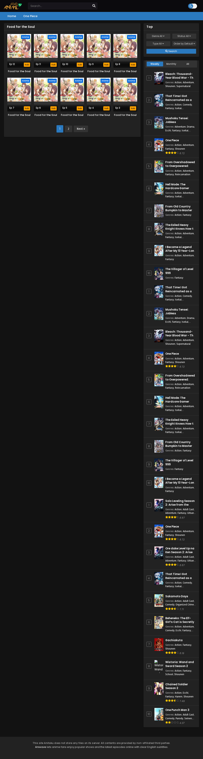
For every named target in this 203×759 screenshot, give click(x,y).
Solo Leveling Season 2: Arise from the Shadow (180, 504)
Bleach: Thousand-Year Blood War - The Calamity (180, 77)
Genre (157, 36)
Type (157, 43)
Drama (190, 126)
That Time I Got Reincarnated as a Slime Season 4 (178, 100)
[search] (94, 6)
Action (178, 82)
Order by (183, 43)
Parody (179, 718)
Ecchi (168, 130)
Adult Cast (188, 509)
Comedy (187, 104)
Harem (178, 696)
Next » (81, 129)
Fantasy (169, 108)
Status (183, 36)
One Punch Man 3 (177, 710)
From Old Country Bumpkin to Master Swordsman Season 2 (180, 210)
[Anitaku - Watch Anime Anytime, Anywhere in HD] (13, 8)
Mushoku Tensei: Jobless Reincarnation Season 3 (177, 124)
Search (172, 51)
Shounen (170, 86)
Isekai (178, 108)
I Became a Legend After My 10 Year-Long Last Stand (180, 251)
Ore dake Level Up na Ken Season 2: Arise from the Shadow (179, 552)
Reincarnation (182, 174)
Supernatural (183, 86)
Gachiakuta (174, 640)
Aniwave (40, 747)
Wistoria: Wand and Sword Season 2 (179, 664)
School (169, 674)
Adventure (188, 82)
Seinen (188, 718)
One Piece (172, 140)
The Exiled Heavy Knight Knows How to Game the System (180, 228)
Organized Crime (185, 604)
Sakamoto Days (176, 596)
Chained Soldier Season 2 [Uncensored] (176, 688)
